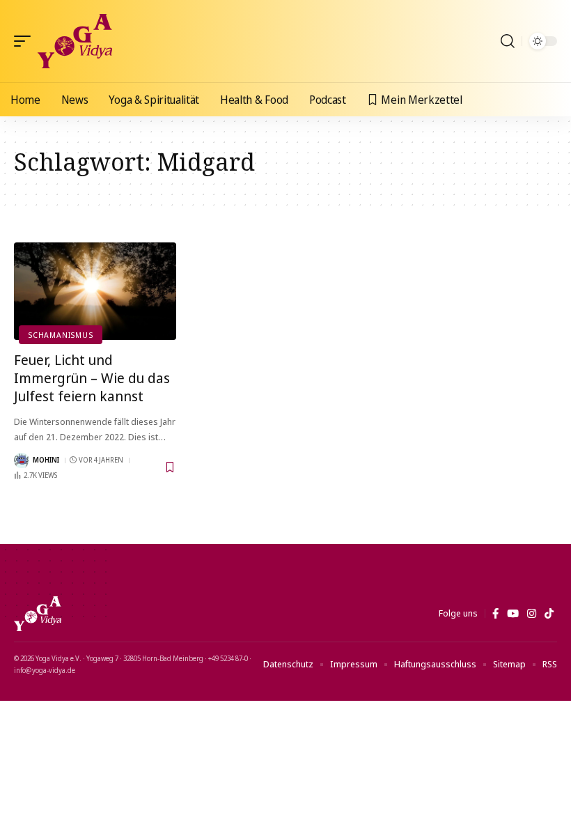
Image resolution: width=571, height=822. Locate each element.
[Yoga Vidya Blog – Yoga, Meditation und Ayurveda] (37, 613)
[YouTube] (512, 614)
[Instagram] (532, 614)
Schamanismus (60, 334)
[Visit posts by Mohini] (21, 460)
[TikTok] (549, 614)
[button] (26, 41)
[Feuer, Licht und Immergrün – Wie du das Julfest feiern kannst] (95, 291)
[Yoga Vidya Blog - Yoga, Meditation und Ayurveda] (75, 41)
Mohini (46, 460)
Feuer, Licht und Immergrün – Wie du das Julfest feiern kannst (92, 377)
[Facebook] (495, 614)
